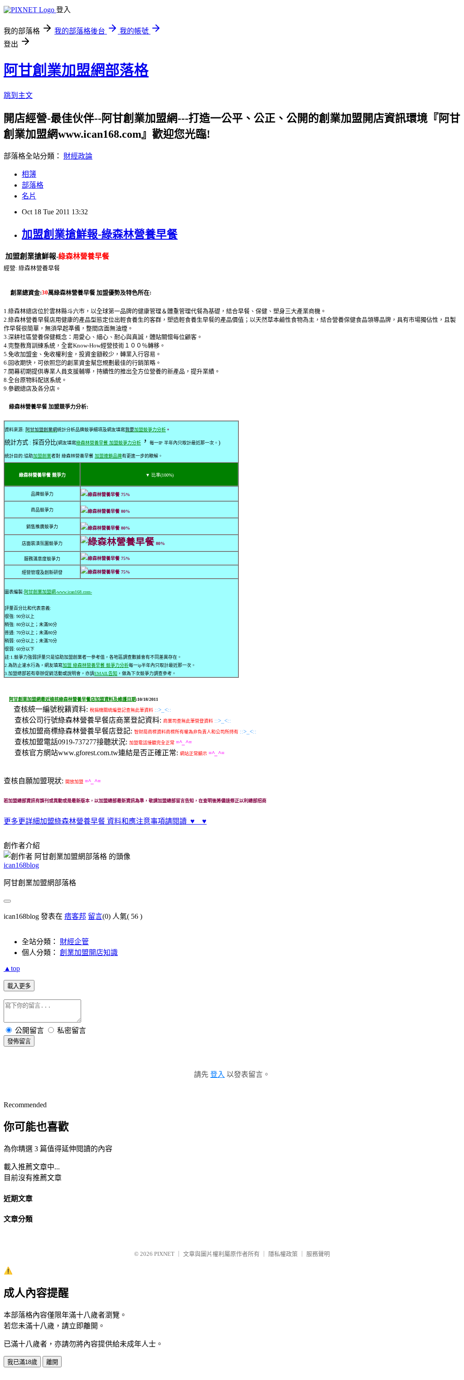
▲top (12, 968)
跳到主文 (18, 95)
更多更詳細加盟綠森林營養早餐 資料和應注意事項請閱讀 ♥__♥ (105, 821)
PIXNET (164, 1253)
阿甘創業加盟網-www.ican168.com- (58, 591)
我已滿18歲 (22, 1362)
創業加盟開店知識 (89, 952)
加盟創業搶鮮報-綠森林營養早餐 (100, 234)
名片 (29, 196)
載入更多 (19, 986)
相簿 (29, 174)
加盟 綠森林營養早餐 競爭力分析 (96, 665)
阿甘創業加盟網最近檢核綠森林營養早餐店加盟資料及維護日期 (72, 699)
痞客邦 (75, 916)
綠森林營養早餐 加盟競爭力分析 (108, 442)
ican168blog (21, 865)
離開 (52, 1362)
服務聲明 (318, 1253)
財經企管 (74, 942)
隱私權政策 (283, 1253)
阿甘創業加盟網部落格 (76, 70)
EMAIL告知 (105, 673)
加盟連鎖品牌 (108, 456)
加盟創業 (42, 456)
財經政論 (77, 156)
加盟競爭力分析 (150, 429)
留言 (95, 916)
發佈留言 (19, 1041)
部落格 (33, 185)
